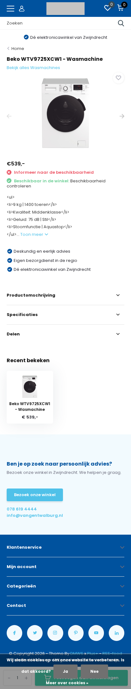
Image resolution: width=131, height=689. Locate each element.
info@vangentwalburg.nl (35, 515)
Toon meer (32, 234)
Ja (65, 671)
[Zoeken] (121, 23)
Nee (94, 671)
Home (17, 49)
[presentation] (9, 116)
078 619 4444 (22, 509)
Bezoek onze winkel (35, 495)
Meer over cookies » (67, 682)
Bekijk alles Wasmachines (33, 68)
